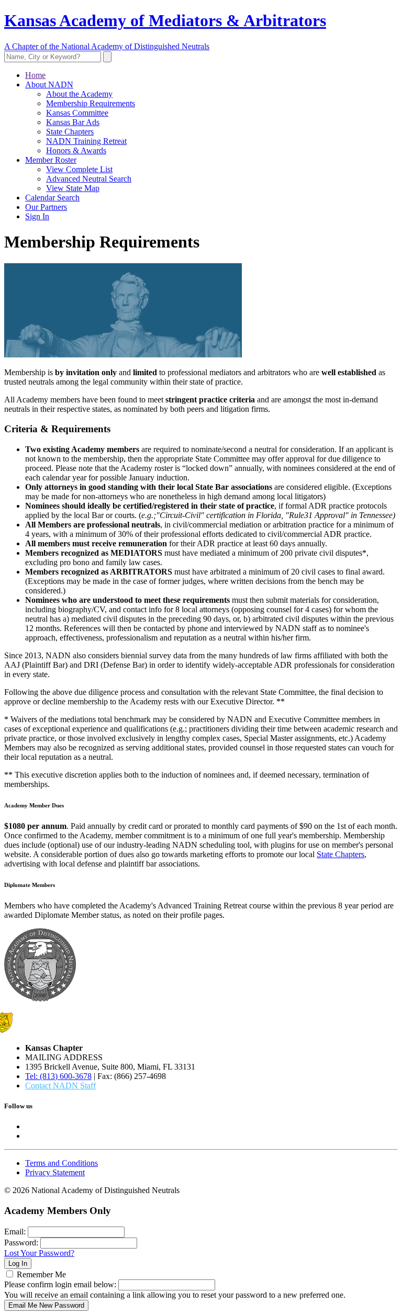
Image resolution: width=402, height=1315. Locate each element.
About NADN (49, 84)
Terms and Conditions (61, 1163)
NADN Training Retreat (86, 141)
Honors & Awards (76, 150)
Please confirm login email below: (60, 1284)
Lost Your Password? (39, 1253)
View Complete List (79, 169)
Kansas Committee (77, 112)
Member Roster (50, 159)
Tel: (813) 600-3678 (58, 1076)
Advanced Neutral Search (88, 178)
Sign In (37, 216)
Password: (21, 1242)
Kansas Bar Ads (72, 122)
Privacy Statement (55, 1172)
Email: (15, 1231)
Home (35, 75)
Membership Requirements (90, 103)
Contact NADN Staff (60, 1085)
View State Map (72, 188)
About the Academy (79, 93)
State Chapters (70, 131)
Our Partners (46, 207)
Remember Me (41, 1274)
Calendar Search (52, 197)
